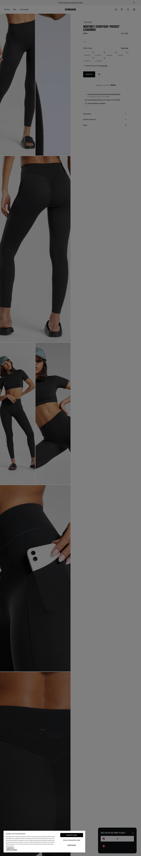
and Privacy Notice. (11, 850)
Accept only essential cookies (71, 840)
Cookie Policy (10, 848)
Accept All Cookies (71, 835)
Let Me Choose (71, 845)
